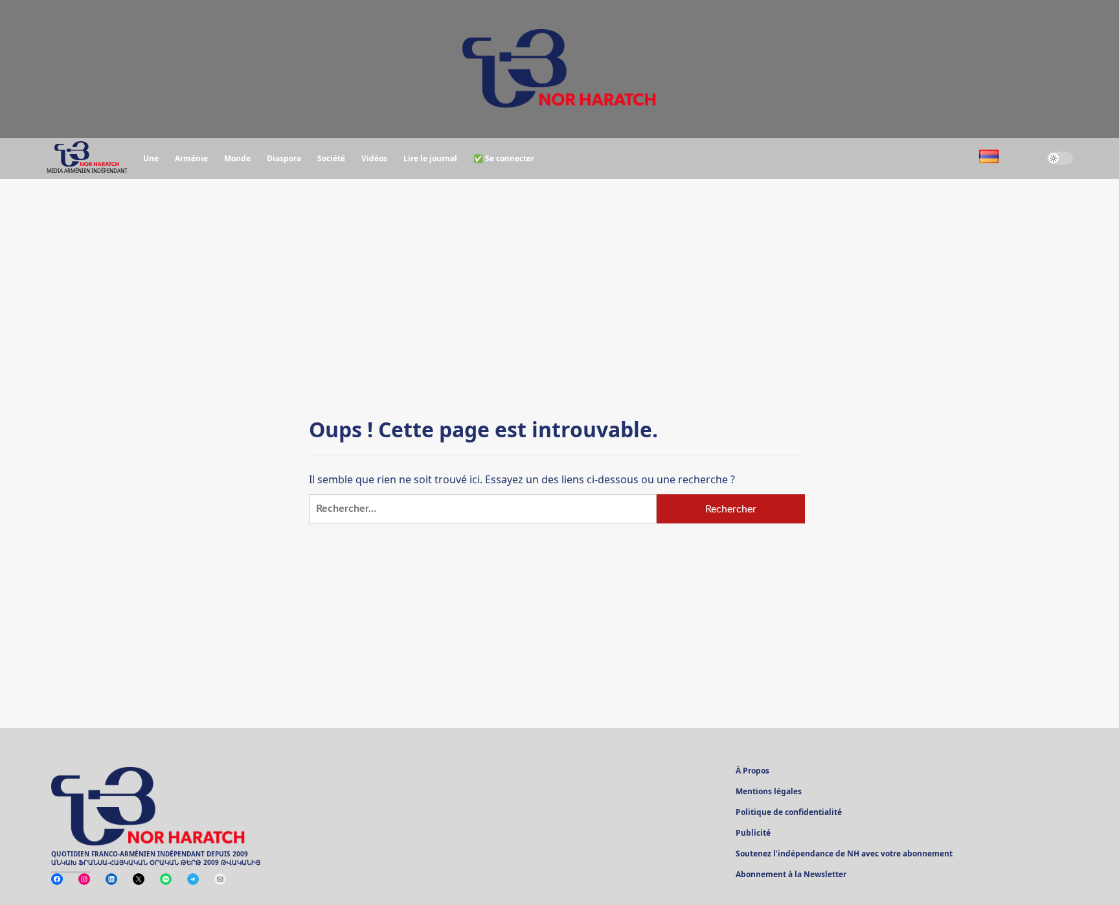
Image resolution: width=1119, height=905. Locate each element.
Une (151, 158)
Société (331, 158)
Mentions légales (769, 792)
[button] (1023, 158)
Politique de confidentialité (789, 813)
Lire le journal (430, 158)
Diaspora (284, 158)
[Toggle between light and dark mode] (1060, 158)
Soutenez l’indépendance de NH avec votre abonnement (844, 854)
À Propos (752, 771)
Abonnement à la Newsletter (791, 875)
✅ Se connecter (503, 158)
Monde (237, 158)
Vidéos (374, 158)
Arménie (191, 158)
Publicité (753, 833)
